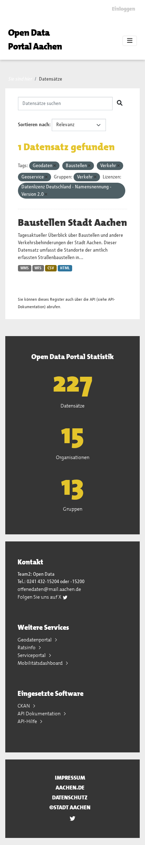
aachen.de (70, 787)
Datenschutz (70, 797)
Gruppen (72, 509)
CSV (51, 268)
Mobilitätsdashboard (41, 663)
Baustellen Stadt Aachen (72, 222)
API (92, 299)
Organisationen (72, 457)
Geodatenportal (35, 639)
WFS (38, 268)
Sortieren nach (33, 124)
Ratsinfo (27, 647)
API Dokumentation (40, 713)
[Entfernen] (54, 166)
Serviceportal (32, 655)
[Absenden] (119, 103)
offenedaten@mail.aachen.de (49, 589)
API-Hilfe (28, 721)
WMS (24, 268)
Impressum (70, 777)
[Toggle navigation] (129, 41)
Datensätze (50, 79)
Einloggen (123, 8)
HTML (65, 268)
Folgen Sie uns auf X (40, 597)
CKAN (24, 706)
